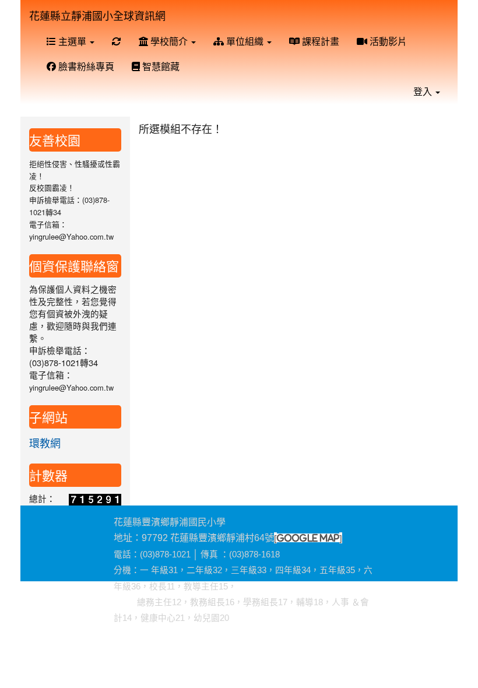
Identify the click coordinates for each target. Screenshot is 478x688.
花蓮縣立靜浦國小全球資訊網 (97, 15)
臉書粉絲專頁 (85, 66)
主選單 (72, 41)
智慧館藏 (160, 66)
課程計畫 (319, 41)
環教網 (45, 442)
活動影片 (387, 41)
